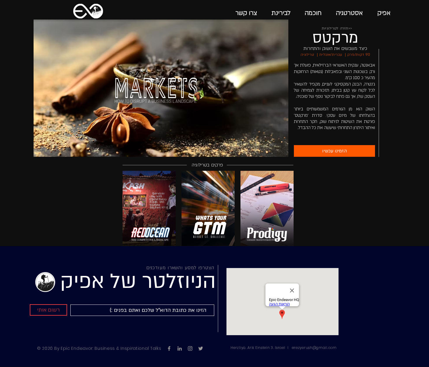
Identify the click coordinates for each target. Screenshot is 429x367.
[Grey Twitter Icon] (201, 348)
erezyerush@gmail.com (314, 347)
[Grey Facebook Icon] (169, 348)
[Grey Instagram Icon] (190, 348)
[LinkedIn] (180, 348)
